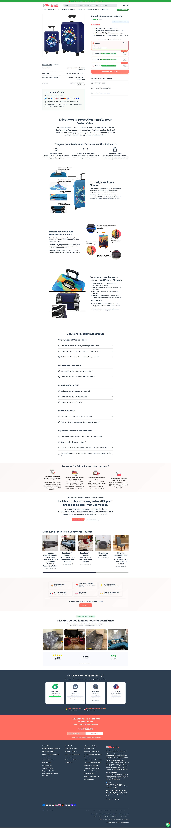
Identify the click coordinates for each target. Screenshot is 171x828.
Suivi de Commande (125, 811)
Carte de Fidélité (107, 811)
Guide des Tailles (47, 765)
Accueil (44, 9)
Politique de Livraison (124, 816)
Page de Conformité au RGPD (92, 776)
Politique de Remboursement (91, 768)
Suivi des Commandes (71, 751)
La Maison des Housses (51, 811)
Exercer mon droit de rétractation (51, 754)
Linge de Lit (80, 9)
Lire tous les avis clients (85, 662)
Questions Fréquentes (48, 759)
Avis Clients (87, 757)
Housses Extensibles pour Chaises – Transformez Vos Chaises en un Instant (121, 558)
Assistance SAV (46, 757)
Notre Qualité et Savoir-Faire (91, 751)
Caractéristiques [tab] (47, 64)
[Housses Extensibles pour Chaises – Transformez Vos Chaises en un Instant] (121, 543)
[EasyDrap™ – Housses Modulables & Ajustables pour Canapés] (85, 543)
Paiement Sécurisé (89, 773)
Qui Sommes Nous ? (98, 816)
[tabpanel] (63, 76)
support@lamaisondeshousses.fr (75, 698)
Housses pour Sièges (68, 9)
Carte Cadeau (68, 762)
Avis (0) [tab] (56, 64)
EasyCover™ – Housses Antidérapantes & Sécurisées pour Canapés (68, 557)
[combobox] (90, 5)
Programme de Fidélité (48, 771)
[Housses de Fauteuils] (103, 543)
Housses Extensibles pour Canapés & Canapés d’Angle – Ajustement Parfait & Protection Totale (50, 559)
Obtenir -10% (94, 733)
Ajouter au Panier (78, 519)
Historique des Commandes (72, 754)
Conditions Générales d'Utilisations (121, 819)
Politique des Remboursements (106, 819)
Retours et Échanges (48, 751)
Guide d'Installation (47, 768)
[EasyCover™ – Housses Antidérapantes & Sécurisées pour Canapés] (67, 543)
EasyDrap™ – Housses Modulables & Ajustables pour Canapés (85, 557)
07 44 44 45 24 (95, 697)
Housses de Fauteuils (103, 554)
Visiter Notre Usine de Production (111, 816)
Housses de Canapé (53, 9)
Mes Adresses (69, 757)
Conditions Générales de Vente (92, 762)
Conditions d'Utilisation (90, 771)
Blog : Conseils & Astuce (124, 813)
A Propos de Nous (89, 748)
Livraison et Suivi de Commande (51, 748)
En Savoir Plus (116, 697)
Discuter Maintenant (55, 697)
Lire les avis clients (92, 519)
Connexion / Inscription (71, 748)
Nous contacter (86, 605)
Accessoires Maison (91, 9)
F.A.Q (94, 811)
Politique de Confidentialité (91, 765)
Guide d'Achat (104, 9)
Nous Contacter (46, 762)
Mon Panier (88, 811)
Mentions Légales (89, 779)
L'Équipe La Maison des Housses (93, 754)
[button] (127, 5)
